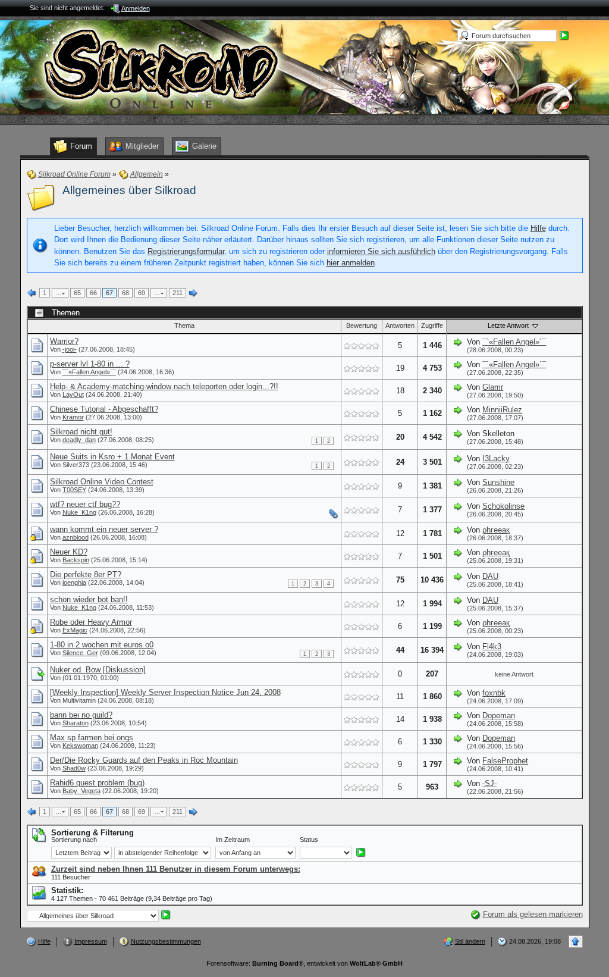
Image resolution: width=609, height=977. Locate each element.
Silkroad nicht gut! (81, 431)
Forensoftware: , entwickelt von (304, 963)
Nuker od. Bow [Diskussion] (98, 669)
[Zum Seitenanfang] (575, 941)
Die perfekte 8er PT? (85, 574)
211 (177, 292)
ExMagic (74, 630)
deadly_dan (79, 439)
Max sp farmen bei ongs (91, 737)
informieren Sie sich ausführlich (381, 251)
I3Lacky (496, 458)
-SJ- (489, 783)
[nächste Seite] (193, 293)
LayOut (73, 394)
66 (93, 292)
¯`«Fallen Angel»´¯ (514, 341)
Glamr (492, 387)
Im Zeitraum (232, 839)
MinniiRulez (502, 409)
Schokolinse (503, 506)
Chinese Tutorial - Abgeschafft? (104, 409)
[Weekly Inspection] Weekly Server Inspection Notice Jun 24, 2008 (165, 692)
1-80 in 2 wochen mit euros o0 (101, 644)
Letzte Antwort (509, 325)
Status (309, 839)
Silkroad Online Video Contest (101, 481)
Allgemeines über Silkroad (129, 190)
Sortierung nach (74, 839)
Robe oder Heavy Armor (91, 622)
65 (77, 292)
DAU (490, 576)
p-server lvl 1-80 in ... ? (90, 363)
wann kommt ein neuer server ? (104, 529)
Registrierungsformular (185, 251)
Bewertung (361, 325)
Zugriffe (432, 325)
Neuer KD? (68, 551)
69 (141, 292)
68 (125, 292)
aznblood (75, 537)
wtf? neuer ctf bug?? (85, 504)
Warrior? (64, 341)
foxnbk (494, 692)
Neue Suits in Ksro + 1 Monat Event (112, 456)
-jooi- (69, 349)
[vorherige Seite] (32, 293)
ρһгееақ (496, 529)
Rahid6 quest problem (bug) (97, 782)
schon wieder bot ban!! (89, 599)
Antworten (400, 325)
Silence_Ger (80, 652)
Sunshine (498, 482)
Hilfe (538, 228)
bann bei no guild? (81, 714)
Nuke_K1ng (79, 512)
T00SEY (74, 489)
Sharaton (75, 723)
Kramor (73, 417)
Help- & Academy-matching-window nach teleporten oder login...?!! (164, 386)
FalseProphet (505, 760)
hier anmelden (351, 262)
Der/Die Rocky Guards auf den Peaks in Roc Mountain (144, 760)
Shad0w (74, 768)
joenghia (74, 582)
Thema (184, 325)
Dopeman (498, 715)
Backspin (75, 559)
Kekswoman (80, 745)
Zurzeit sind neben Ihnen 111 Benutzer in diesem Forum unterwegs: (175, 869)
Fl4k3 (491, 646)
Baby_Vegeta (81, 790)
